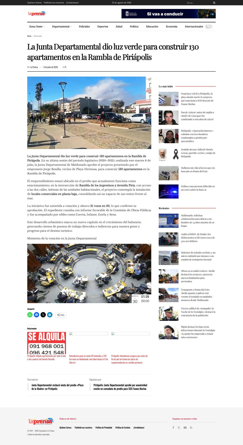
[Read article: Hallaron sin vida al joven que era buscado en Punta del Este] (169, 173)
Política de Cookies (122, 427)
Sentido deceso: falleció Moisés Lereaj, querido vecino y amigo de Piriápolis (198, 153)
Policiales (84, 26)
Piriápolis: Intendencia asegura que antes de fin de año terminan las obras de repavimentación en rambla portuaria (129, 359)
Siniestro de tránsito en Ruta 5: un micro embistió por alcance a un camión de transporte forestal (198, 256)
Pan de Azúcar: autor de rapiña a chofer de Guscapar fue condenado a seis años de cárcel (197, 116)
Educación (152, 26)
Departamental (60, 26)
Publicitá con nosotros (54, 2)
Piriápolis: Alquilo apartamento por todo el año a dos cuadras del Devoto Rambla (46, 357)
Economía (171, 26)
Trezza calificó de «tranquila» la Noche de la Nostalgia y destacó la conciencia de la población (198, 312)
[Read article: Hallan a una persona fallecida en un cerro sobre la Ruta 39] (169, 191)
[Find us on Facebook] (173, 428)
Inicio (29, 35)
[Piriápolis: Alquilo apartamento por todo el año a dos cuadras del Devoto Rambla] (46, 343)
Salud (119, 26)
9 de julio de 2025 (50, 67)
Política (134, 26)
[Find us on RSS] (191, 428)
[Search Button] (213, 2)
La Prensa (34, 67)
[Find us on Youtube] (185, 428)
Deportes (102, 26)
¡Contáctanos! (72, 2)
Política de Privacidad (104, 427)
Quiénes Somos (34, 2)
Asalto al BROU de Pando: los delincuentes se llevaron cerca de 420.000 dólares (198, 238)
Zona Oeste (35, 26)
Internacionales (194, 26)
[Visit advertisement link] (169, 13)
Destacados (38, 35)
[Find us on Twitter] (178, 428)
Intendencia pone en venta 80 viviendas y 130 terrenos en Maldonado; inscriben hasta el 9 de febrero (88, 359)
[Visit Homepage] (36, 14)
